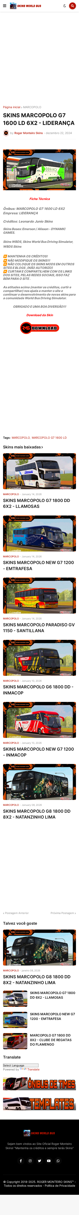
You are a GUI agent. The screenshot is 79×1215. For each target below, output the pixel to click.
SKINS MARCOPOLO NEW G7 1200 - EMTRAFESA (38, 565)
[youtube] (48, 1160)
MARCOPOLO (32, 107)
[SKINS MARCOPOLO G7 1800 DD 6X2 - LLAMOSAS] (39, 471)
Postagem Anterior (17, 913)
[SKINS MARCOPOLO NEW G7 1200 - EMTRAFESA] (39, 534)
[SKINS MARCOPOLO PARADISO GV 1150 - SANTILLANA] (39, 596)
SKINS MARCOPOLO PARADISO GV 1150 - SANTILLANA (39, 627)
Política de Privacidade (60, 1185)
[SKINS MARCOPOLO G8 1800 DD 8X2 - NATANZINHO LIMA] (39, 782)
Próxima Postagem (62, 913)
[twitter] (39, 1160)
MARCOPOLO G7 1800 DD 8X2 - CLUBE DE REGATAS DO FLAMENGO (51, 1039)
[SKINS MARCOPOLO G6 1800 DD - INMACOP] (39, 658)
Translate (33, 1069)
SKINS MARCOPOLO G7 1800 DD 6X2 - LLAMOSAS (36, 503)
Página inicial (11, 107)
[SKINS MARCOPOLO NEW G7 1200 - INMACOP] (39, 720)
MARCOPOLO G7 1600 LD (49, 437)
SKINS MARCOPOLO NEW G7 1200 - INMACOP (38, 752)
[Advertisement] (39, 59)
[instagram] (30, 1160)
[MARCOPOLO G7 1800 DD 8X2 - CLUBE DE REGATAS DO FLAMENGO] (15, 1041)
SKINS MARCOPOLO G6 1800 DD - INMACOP (38, 689)
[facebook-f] (21, 1160)
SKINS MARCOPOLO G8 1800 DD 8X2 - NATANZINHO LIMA (36, 814)
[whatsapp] (58, 1160)
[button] (4, 5)
